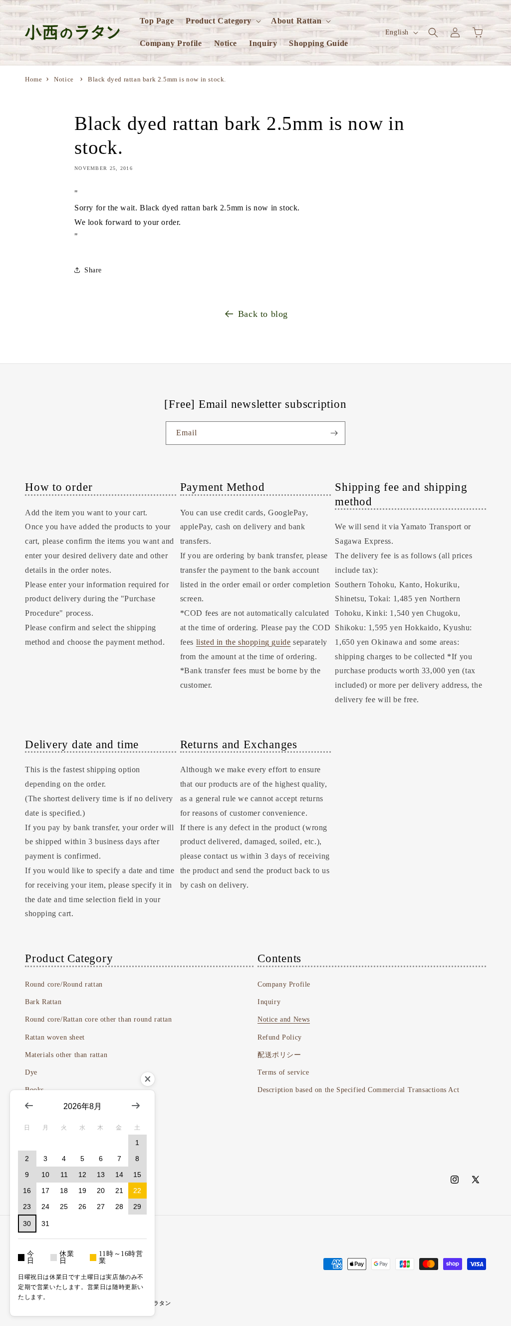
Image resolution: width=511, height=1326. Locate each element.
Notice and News (283, 1019)
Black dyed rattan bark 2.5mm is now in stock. (157, 79)
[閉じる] (148, 1079)
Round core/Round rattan (64, 984)
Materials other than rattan (66, 1055)
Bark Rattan (43, 1002)
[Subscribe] (334, 433)
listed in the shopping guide (243, 642)
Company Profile (283, 984)
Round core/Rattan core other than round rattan (98, 1019)
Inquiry (268, 1002)
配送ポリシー (279, 1055)
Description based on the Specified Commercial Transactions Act (358, 1090)
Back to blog (263, 314)
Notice (64, 79)
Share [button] (93, 270)
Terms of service (283, 1072)
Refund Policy (279, 1037)
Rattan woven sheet (55, 1037)
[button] (222, 21)
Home (33, 79)
